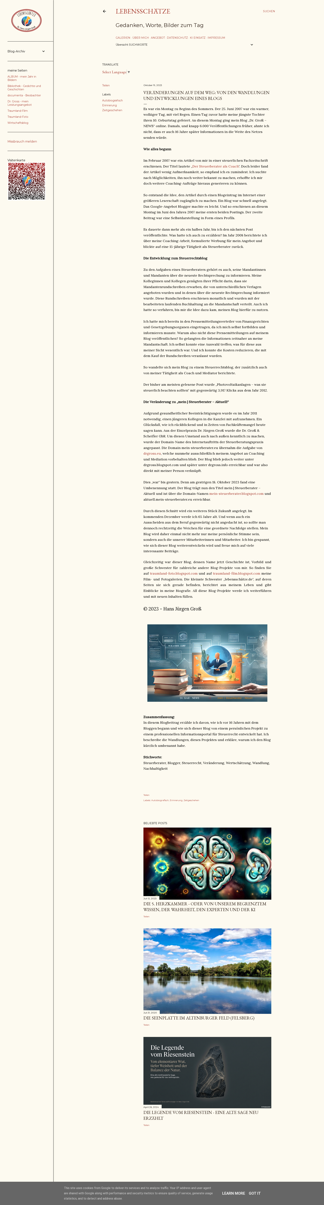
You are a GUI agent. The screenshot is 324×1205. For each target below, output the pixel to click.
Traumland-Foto (18, 116)
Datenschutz (177, 37)
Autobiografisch (112, 100)
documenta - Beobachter (24, 95)
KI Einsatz (198, 37)
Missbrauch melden (22, 141)
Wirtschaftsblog (18, 122)
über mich (140, 37)
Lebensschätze (143, 11)
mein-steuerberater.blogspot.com (236, 493)
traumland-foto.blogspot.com (174, 573)
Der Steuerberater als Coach (215, 166)
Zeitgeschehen (112, 110)
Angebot (158, 37)
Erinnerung (109, 105)
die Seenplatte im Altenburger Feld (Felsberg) (198, 1018)
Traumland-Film (18, 110)
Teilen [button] (106, 85)
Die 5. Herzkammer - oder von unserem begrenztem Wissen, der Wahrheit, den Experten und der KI (204, 906)
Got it (255, 1193)
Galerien (123, 37)
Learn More (233, 1193)
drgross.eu (152, 453)
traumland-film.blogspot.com (236, 573)
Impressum (216, 37)
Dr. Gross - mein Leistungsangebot (20, 103)
